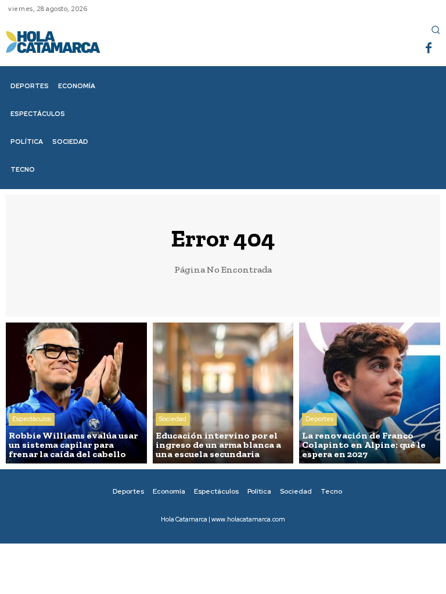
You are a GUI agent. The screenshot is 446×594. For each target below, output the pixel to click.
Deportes (319, 419)
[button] (435, 29)
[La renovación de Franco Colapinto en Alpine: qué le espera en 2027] (369, 393)
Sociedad (172, 419)
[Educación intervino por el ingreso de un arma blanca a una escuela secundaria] (223, 393)
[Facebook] (428, 48)
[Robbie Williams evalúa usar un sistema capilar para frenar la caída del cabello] (76, 393)
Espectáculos (31, 419)
